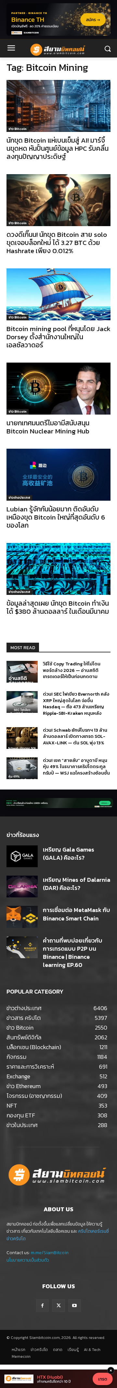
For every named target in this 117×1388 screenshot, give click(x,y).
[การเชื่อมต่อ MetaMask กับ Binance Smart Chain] (22, 917)
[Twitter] (58, 1305)
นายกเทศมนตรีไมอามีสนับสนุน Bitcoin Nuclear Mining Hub (47, 427)
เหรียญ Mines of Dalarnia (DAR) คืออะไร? (76, 883)
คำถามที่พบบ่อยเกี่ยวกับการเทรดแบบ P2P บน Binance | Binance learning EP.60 (72, 953)
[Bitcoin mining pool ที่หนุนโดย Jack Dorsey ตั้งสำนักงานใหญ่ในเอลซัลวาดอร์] (58, 294)
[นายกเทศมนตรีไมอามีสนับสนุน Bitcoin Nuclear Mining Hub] (58, 389)
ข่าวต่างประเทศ (19, 497)
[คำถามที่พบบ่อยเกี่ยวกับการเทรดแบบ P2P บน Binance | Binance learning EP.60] (22, 947)
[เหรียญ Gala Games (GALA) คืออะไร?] (22, 856)
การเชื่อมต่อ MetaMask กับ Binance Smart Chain (76, 914)
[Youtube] (74, 1305)
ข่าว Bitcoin (17, 128)
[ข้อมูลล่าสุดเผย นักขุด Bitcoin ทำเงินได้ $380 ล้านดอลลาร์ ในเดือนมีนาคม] (58, 569)
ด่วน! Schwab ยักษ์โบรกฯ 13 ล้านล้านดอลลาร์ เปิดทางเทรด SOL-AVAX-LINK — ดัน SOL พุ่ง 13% (75, 736)
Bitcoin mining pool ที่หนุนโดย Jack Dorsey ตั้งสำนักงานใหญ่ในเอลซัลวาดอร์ (58, 337)
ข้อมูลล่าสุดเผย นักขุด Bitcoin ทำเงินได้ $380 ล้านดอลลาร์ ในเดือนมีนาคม (57, 607)
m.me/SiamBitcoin (50, 1252)
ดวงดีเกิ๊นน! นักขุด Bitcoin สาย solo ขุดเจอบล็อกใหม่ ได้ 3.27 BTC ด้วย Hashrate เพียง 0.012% (56, 242)
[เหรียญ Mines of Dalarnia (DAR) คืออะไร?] (22, 886)
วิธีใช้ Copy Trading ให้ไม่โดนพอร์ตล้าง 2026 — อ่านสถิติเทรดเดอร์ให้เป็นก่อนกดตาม (71, 670)
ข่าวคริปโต (16, 1238)
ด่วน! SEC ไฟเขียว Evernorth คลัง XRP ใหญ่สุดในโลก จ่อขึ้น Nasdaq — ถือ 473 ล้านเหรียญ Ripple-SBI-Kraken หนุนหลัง (76, 704)
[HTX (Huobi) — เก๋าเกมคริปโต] (58, 1379)
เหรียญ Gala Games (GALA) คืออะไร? (68, 853)
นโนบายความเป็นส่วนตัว (27, 1260)
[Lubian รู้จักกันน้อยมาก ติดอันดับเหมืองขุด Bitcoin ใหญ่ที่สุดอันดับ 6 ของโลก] (58, 475)
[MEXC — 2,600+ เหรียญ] (58, 803)
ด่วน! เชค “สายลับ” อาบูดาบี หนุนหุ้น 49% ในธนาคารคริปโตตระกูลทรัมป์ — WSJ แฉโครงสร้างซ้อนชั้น (76, 767)
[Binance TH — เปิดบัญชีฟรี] (58, 19)
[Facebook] (42, 1305)
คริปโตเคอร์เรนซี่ (93, 1231)
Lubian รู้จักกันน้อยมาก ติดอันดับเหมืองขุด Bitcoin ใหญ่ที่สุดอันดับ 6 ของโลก (55, 517)
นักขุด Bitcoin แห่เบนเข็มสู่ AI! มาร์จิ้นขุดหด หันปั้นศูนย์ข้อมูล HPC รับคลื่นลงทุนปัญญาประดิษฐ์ (57, 148)
